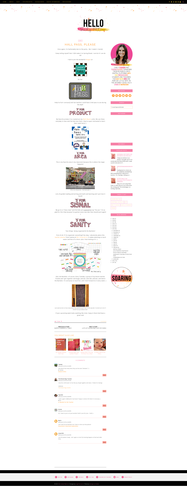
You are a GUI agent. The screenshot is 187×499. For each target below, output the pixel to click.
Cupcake (60, 395)
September (116, 235)
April (114, 244)
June (114, 240)
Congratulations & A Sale (119, 257)
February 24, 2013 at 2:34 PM (64, 366)
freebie (113, 208)
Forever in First (62, 371)
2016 (113, 223)
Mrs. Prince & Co (81, 237)
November (116, 232)
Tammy (60, 364)
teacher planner (60, 237)
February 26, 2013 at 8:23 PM (64, 435)
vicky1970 (61, 433)
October (115, 233)
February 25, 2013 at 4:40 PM (64, 422)
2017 (113, 222)
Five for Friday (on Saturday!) (119, 252)
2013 (113, 228)
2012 (113, 260)
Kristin (60, 409)
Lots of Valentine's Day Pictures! (120, 250)
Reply (104, 375)
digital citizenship (126, 205)
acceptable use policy (117, 202)
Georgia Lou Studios (94, 484)
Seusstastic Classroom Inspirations (68, 426)
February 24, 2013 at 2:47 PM (64, 380)
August (115, 237)
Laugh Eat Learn (79, 484)
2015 (113, 225)
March (115, 245)
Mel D (59, 420)
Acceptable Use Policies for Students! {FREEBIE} (124, 180)
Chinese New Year (116, 199)
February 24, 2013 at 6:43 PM (64, 411)
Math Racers (87, 119)
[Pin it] (61, 321)
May (114, 242)
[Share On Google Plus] (59, 321)
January (115, 259)
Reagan (88, 59)
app (126, 202)
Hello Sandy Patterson (63, 484)
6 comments (103, 321)
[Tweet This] (55, 321)
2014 (113, 227)
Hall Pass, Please (117, 249)
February (115, 247)
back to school (115, 205)
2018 (113, 220)
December (116, 230)
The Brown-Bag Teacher (65, 379)
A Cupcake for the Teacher (65, 402)
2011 (113, 262)
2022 (113, 218)
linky (80, 40)
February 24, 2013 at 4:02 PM (64, 396)
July (114, 239)
